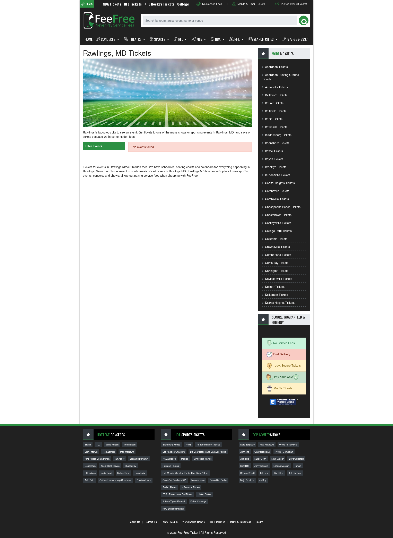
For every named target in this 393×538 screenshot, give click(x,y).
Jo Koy (262, 480)
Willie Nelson (112, 444)
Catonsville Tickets (277, 191)
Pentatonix (140, 473)
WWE (188, 444)
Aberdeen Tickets (276, 67)
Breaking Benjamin (139, 458)
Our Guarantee (217, 522)
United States (204, 494)
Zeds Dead (106, 473)
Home (89, 39)
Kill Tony (264, 473)
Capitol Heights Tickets (280, 183)
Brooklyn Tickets (275, 167)
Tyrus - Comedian (284, 451)
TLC (98, 444)
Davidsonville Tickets (278, 279)
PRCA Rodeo (169, 458)
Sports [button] (160, 39)
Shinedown (90, 473)
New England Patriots (173, 508)
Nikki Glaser (277, 458)
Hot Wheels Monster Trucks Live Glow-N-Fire (185, 473)
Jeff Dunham (295, 473)
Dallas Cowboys (198, 501)
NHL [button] (237, 39)
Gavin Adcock (144, 480)
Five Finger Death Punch (97, 458)
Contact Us (151, 522)
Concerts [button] (108, 39)
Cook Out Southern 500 (174, 480)
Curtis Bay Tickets (276, 263)
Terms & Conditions (240, 522)
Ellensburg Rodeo (171, 444)
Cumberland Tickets (278, 255)
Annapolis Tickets (276, 87)
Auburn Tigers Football (174, 501)
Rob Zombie (109, 451)
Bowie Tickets (274, 151)
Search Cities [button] (263, 39)
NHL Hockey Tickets (150, 4)
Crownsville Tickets (277, 247)
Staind (88, 444)
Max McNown (127, 451)
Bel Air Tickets (274, 103)
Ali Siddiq (244, 458)
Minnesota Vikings (203, 458)
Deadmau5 (90, 465)
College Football (179, 4)
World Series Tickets (193, 522)
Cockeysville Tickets (278, 223)
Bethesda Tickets (276, 127)
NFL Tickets (123, 4)
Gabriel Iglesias (262, 451)
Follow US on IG (169, 522)
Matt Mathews (267, 444)
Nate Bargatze (247, 444)
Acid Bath (89, 480)
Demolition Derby (218, 480)
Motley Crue (123, 473)
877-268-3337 (297, 39)
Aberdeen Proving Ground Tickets (280, 77)
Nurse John (260, 458)
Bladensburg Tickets (278, 135)
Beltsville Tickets (275, 111)
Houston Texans (171, 465)
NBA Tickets (102, 4)
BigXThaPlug (91, 451)
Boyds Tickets (274, 159)
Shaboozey (130, 465)
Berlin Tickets (273, 119)
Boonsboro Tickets (277, 143)
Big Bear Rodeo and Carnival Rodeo (208, 451)
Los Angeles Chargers (174, 451)
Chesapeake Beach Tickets (282, 207)
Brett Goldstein (296, 458)
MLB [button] (200, 39)
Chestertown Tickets (278, 215)
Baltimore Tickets (276, 95)
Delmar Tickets (275, 287)
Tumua (297, 465)
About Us (135, 522)
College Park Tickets (278, 231)
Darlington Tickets (276, 271)
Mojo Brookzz (247, 480)
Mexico (184, 458)
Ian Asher (119, 458)
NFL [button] (181, 39)
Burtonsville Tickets (277, 175)
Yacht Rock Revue (110, 465)
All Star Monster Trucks (208, 444)
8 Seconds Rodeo (191, 487)
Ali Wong (244, 451)
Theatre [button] (135, 39)
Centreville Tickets (277, 199)
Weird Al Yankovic (288, 444)
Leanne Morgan (281, 465)
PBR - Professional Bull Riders (178, 494)
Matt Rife (244, 465)
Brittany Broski (247, 473)
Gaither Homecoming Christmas (115, 480)
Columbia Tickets (276, 239)
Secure (259, 522)
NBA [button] (218, 39)
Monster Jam (197, 480)
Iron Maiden (130, 444)
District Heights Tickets (280, 303)
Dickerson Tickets (276, 295)
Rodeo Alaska (169, 487)
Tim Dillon (278, 473)
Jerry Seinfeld (261, 465)
